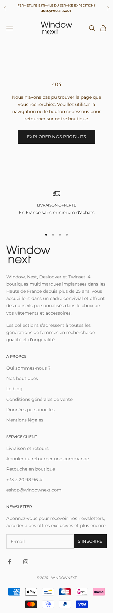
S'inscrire (90, 541)
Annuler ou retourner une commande (47, 458)
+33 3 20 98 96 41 (25, 479)
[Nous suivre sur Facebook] (9, 562)
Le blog (14, 388)
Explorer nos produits (56, 136)
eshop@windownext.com (34, 490)
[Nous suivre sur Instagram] (26, 562)
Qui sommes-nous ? (28, 368)
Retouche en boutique (30, 469)
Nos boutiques (22, 378)
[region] (56, 206)
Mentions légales (24, 420)
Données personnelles (30, 409)
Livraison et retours (27, 448)
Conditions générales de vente (39, 399)
